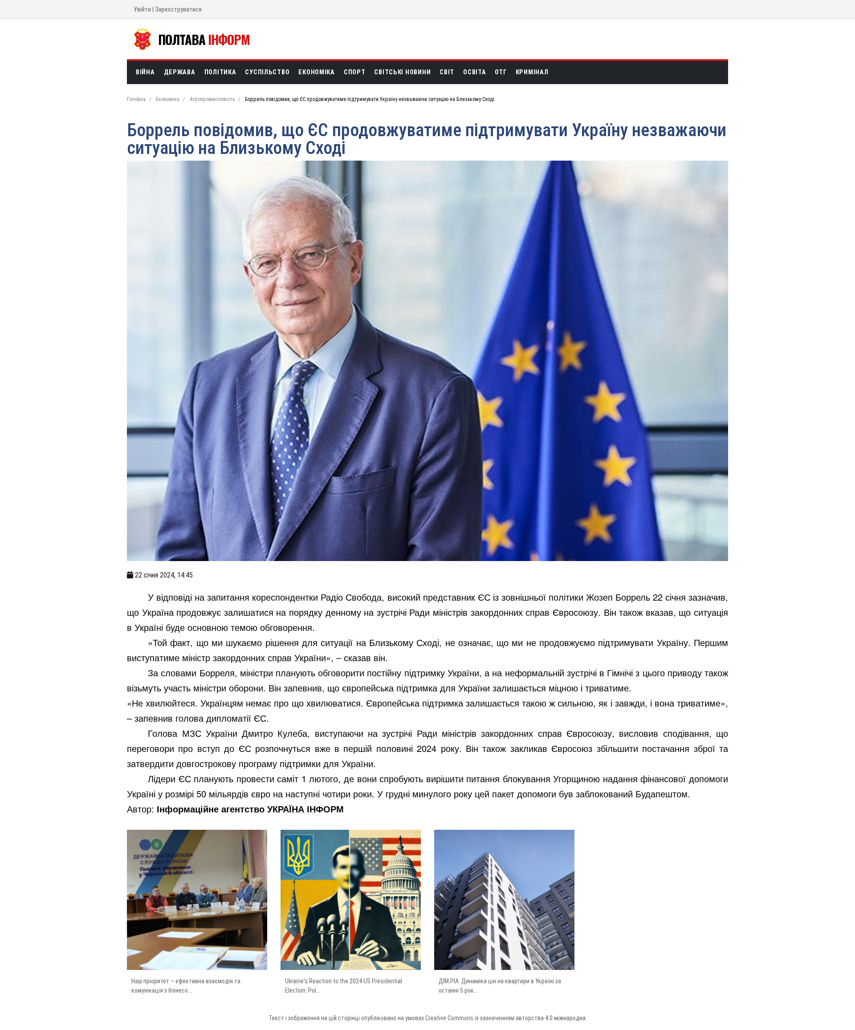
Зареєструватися (178, 9)
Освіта (474, 72)
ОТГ (500, 72)
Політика (220, 72)
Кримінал (532, 72)
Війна (145, 72)
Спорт (355, 72)
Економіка (316, 72)
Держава (179, 72)
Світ (447, 72)
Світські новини (402, 72)
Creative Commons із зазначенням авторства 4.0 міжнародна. (506, 1018)
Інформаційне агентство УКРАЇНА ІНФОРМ (250, 808)
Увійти (142, 9)
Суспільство (267, 72)
